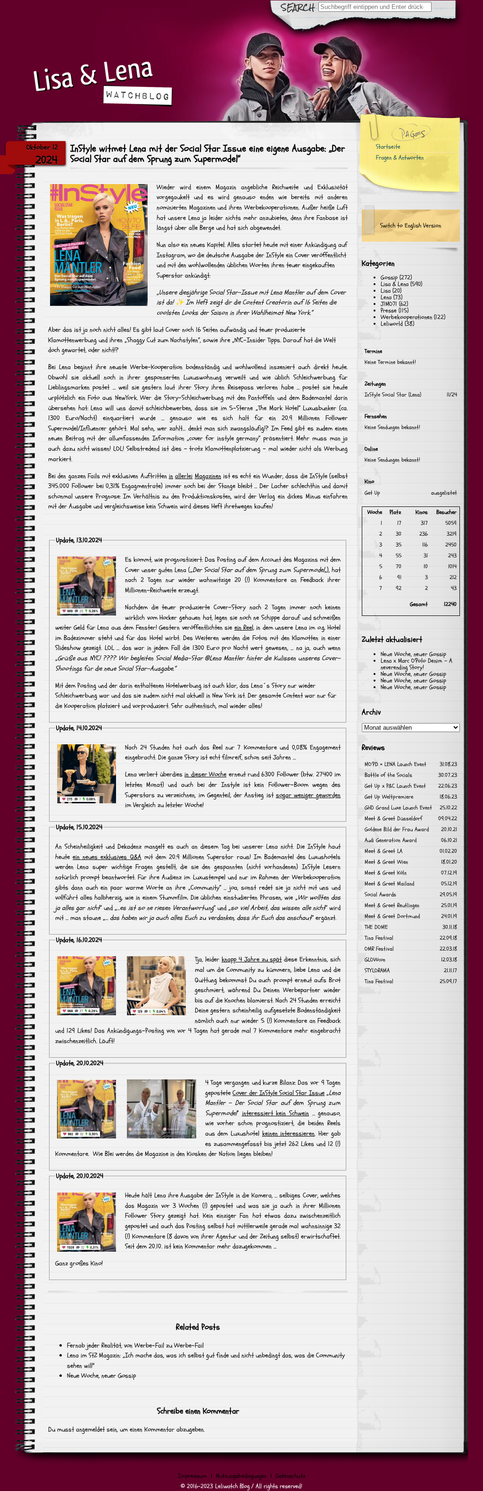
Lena (386, 297)
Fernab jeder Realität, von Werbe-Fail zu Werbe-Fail (135, 1345)
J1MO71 (389, 304)
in (171, 476)
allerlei (183, 476)
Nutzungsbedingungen (241, 1476)
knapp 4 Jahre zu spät (252, 959)
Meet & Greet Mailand (389, 883)
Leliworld (392, 324)
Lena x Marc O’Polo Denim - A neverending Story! (416, 664)
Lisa (386, 290)
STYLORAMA (377, 970)
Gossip (389, 277)
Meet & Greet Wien (386, 862)
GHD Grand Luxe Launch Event (398, 807)
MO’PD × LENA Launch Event (395, 764)
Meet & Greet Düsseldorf (393, 818)
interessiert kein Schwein (275, 1113)
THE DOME (376, 927)
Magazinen (208, 476)
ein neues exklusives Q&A (107, 856)
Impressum (192, 1476)
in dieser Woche (205, 774)
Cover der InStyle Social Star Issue (279, 1092)
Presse (389, 310)
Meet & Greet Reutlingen (392, 905)
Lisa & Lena (394, 284)
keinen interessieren (288, 1133)
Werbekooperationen (406, 317)
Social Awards (380, 894)
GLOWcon (375, 959)
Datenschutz (290, 1476)
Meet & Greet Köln (386, 872)
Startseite (388, 147)
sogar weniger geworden (308, 795)
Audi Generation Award (390, 840)
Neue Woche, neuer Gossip (101, 1375)
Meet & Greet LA (383, 851)
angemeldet (90, 1429)
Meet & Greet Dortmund (392, 916)
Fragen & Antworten (400, 157)
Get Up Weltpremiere (389, 796)
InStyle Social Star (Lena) (393, 394)
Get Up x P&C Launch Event (395, 786)
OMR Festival (379, 948)
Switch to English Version (410, 225)
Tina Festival (379, 938)
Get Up (372, 493)
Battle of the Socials (388, 775)
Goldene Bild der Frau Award (397, 829)
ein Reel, (244, 627)
